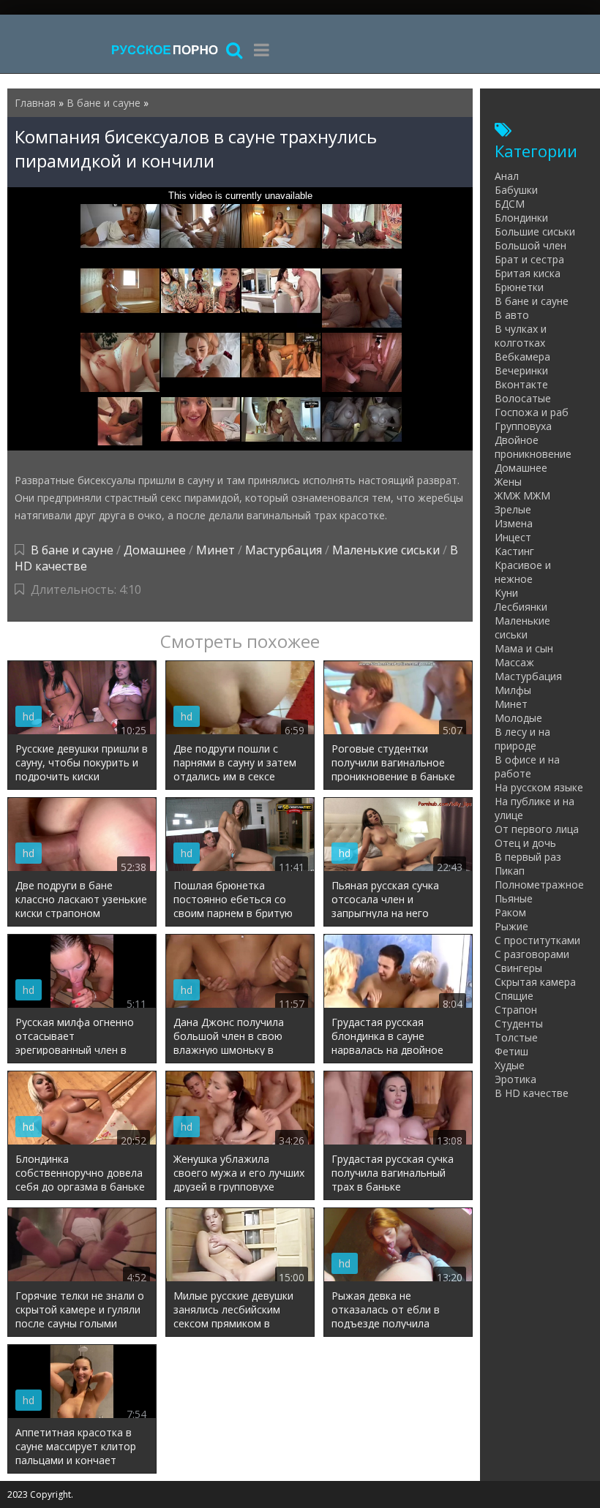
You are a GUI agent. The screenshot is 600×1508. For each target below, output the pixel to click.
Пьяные (514, 898)
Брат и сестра (529, 259)
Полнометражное (539, 884)
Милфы (513, 690)
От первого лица (537, 829)
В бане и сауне (72, 550)
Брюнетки (519, 287)
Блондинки (521, 218)
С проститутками (537, 940)
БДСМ (510, 204)
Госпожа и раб (532, 412)
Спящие (514, 996)
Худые (510, 1065)
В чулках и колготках (521, 336)
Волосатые (523, 398)
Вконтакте (521, 384)
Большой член (530, 245)
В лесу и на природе (522, 739)
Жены (508, 482)
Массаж (514, 662)
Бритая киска (527, 273)
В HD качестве (532, 1093)
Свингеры (518, 968)
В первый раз (528, 857)
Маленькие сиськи (386, 550)
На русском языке (539, 787)
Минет (215, 550)
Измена (514, 523)
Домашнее (155, 550)
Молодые (518, 718)
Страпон (516, 1010)
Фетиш (511, 1051)
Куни (506, 593)
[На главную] (165, 49)
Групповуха (523, 426)
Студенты (519, 1023)
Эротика (515, 1079)
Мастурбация (283, 550)
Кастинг (514, 551)
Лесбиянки (521, 607)
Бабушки (516, 190)
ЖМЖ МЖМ (522, 495)
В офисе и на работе (527, 766)
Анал (507, 176)
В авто (512, 315)
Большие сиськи (535, 231)
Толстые (516, 1037)
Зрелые (513, 509)
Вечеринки (521, 370)
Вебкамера (522, 356)
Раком (510, 912)
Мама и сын (524, 648)
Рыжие (511, 926)
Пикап (510, 871)
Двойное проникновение (533, 447)
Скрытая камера (535, 982)
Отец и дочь (525, 843)
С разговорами (532, 954)
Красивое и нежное (523, 572)
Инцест (513, 537)
